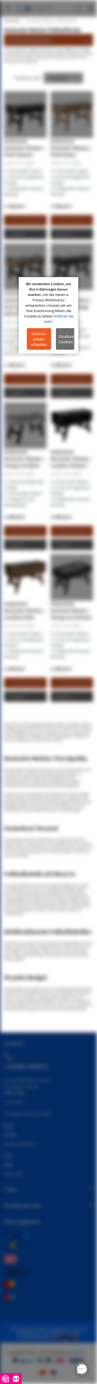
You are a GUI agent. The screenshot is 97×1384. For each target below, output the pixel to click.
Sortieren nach (27, 77)
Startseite (11, 20)
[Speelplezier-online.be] (75, 1337)
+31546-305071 (26, 1066)
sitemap (78, 1352)
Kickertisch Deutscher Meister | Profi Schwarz (24, 148)
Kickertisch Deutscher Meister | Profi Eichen (71, 148)
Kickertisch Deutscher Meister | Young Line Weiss (24, 459)
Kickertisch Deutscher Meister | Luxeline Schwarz (71, 459)
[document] (48, 315)
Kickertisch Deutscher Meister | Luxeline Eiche (24, 610)
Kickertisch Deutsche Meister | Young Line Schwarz (71, 610)
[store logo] (38, 6)
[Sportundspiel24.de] (66, 1337)
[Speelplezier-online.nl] (56, 1337)
